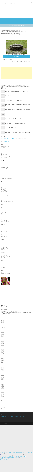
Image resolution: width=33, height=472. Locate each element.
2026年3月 (2, 333)
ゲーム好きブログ (3, 192)
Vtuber (9, 18)
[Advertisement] (16, 11)
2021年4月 (2, 386)
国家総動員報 (3, 249)
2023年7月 (2, 362)
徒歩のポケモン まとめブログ (5, 221)
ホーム (2, 314)
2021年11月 (3, 380)
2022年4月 (2, 375)
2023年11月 (3, 358)
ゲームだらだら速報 (4, 191)
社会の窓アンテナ (13, 138)
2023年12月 (3, 357)
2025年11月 (3, 337)
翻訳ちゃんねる (3, 257)
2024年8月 (2, 350)
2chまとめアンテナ (8, 138)
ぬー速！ (2, 155)
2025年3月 (2, 344)
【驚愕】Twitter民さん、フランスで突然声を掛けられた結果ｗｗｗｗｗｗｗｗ (20, 61)
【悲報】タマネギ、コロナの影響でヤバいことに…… (9, 59)
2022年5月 (2, 374)
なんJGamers (3, 187)
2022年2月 (2, 377)
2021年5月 (2, 385)
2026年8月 (2, 329)
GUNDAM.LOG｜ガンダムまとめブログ (6, 178)
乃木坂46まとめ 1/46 (4, 231)
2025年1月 (2, 346)
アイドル (12, 18)
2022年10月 (3, 370)
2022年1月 (2, 378)
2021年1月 (2, 389)
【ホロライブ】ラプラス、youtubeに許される (6, 455)
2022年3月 (2, 376)
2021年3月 (2, 387)
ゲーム (22, 18)
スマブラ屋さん (3, 194)
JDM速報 (2, 253)
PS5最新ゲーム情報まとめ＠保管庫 (6, 184)
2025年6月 (2, 341)
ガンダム (18, 18)
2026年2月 (2, 334)
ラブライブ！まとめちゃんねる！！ (6, 226)
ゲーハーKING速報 (3, 190)
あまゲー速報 (3, 185)
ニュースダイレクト (4, 213)
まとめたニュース (3, 147)
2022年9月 (2, 371)
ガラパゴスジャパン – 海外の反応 (5, 256)
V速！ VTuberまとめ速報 (4, 167)
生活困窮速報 (3, 267)
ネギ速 (2, 148)
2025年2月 (2, 345)
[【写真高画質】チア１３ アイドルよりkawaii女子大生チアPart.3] (5, 277)
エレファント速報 (3, 162)
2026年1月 (2, 335)
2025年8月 (2, 339)
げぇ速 (2, 186)
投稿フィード (3, 407)
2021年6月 (2, 384)
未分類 (2, 401)
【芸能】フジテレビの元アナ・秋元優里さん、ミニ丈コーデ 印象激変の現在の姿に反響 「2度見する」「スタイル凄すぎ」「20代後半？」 (16, 453)
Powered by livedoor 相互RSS (4, 459)
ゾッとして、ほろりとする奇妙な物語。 (6, 451)
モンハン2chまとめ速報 (4, 195)
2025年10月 (3, 338)
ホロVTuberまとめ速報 (4, 157)
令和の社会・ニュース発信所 (5, 248)
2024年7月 (2, 351)
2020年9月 (2, 392)
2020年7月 (2, 394)
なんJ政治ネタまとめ (4, 154)
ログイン (2, 406)
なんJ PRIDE (2, 272)
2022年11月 (3, 369)
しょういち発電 (3, 241)
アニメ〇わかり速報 (4, 173)
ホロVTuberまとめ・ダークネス (5, 156)
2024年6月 (2, 352)
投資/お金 (2, 321)
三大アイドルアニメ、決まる (4, 458)
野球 (1, 318)
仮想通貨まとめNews (4, 242)
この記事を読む (16, 56)
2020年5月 (2, 396)
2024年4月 (2, 354)
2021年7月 (2, 383)
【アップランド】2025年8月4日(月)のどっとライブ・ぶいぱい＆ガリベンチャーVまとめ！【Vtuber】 (13, 456)
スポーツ (25, 18)
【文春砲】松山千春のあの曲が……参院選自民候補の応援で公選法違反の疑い (10, 457)
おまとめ (5, 138)
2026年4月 (2, 332)
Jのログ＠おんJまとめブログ (5, 146)
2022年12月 (3, 368)
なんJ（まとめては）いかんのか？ (5, 206)
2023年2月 (2, 366)
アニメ (15, 18)
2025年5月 (2, 342)
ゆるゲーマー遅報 (3, 188)
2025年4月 (2, 343)
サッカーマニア (3, 200)
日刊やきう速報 (3, 207)
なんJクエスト (3, 153)
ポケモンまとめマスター (4, 220)
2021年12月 (3, 379)
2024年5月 (2, 353)
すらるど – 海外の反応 (4, 255)
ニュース (28, 18)
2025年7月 (2, 340)
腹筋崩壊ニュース (3, 214)
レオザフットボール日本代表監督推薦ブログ (7, 201)
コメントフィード (3, 408)
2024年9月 (2, 349)
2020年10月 (3, 391)
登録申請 (2, 322)
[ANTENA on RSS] (30, 2)
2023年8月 (2, 361)
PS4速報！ (2, 183)
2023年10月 (3, 359)
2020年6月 (2, 395)
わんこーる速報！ (3, 189)
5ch (2, 18)
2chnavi (2, 138)
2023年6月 (2, 363)
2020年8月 (2, 393)
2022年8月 (2, 372)
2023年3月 (2, 365)
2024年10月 (3, 348)
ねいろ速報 (2, 262)
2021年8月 (2, 382)
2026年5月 (2, 331)
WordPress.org (3, 409)
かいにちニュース (3, 254)
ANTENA (3, 2)
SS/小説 (5, 18)
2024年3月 (2, 355)
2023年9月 (2, 360)
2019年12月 (3, 397)
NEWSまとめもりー (4, 212)
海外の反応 (2, 320)
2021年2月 (2, 388)
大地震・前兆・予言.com (4, 236)
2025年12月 (3, 336)
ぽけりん (2, 219)
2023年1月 (2, 367)
